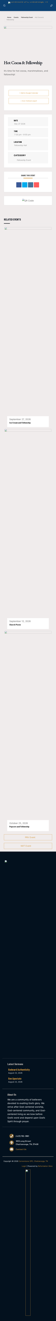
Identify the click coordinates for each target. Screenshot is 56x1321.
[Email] (36, 184)
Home (9, 17)
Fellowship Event (27, 17)
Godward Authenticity (19, 1069)
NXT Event (26, 846)
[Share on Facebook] (18, 184)
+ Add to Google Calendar (28, 93)
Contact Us (21, 1149)
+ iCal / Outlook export (29, 101)
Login (24, 1166)
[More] (51, 5)
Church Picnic (15, 624)
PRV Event (30, 837)
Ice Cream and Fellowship (20, 422)
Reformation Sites (45, 1166)
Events (16, 17)
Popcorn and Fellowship (19, 826)
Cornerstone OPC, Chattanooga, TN (33, 1161)
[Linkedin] (30, 184)
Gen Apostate (14, 1078)
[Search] (4, 5)
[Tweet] (24, 184)
